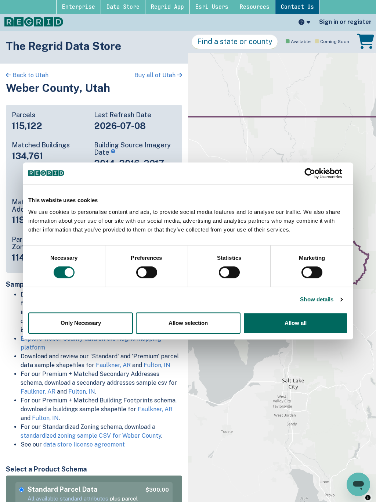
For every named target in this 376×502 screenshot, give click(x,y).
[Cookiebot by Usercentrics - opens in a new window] (315, 173)
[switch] (146, 272)
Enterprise (78, 7)
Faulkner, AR (113, 365)
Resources (255, 7)
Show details (316, 299)
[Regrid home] (34, 21)
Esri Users (211, 7)
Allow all (296, 323)
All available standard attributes (68, 498)
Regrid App (167, 7)
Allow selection (188, 323)
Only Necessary (81, 323)
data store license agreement (84, 444)
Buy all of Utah (155, 75)
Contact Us (297, 7)
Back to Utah (29, 75)
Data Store (123, 7)
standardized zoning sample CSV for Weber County (91, 435)
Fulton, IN (157, 365)
